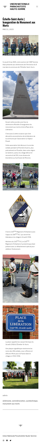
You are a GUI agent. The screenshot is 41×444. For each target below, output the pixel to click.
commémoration (18, 401)
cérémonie (7, 401)
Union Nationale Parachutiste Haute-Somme (19, 6)
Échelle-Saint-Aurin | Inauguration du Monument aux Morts (19, 22)
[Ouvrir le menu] (37, 6)
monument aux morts (11, 404)
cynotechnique (32, 401)
